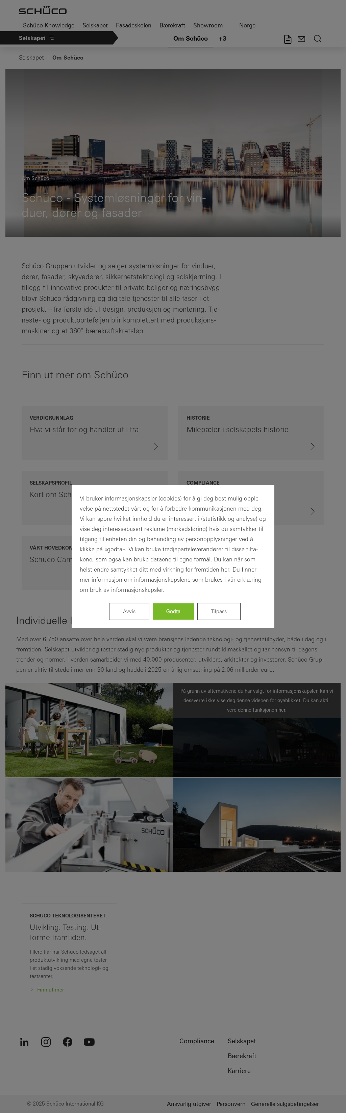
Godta (173, 611)
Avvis (129, 611)
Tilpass (219, 611)
